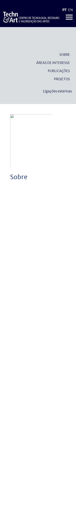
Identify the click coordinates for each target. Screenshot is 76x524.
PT (64, 10)
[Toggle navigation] (69, 17)
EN (70, 10)
